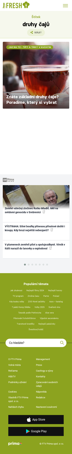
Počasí (56, 296)
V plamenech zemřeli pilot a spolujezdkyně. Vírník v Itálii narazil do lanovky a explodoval (35, 246)
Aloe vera (49, 313)
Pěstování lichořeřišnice (24, 318)
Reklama (13, 370)
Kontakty (40, 376)
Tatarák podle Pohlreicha (29, 313)
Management (43, 359)
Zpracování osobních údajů (47, 384)
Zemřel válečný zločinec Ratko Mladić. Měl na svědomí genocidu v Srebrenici (31, 210)
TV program (18, 296)
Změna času (33, 296)
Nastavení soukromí (46, 407)
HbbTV (12, 376)
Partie (46, 296)
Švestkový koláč (36, 329)
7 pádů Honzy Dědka (21, 307)
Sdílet (34, 33)
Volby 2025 (39, 307)
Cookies (12, 391)
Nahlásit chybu (16, 407)
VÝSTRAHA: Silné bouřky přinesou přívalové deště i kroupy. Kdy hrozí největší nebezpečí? (35, 228)
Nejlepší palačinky (46, 324)
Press (39, 365)
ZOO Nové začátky (36, 301)
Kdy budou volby (16, 301)
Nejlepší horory (55, 290)
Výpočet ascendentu (49, 318)
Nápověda (41, 391)
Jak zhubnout (16, 290)
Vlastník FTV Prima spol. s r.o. (18, 399)
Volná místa (14, 365)
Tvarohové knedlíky (25, 324)
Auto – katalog (56, 301)
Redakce (40, 397)
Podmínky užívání (17, 382)
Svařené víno (54, 307)
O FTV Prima (14, 359)
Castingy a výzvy (44, 370)
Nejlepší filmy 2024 (35, 290)
